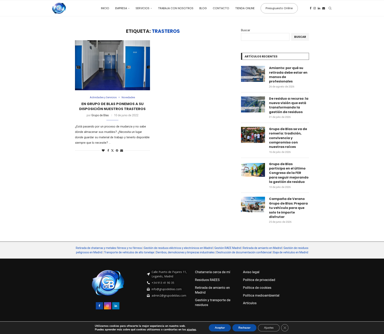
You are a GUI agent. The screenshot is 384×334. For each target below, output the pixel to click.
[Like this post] (103, 150)
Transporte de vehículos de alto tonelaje (129, 252)
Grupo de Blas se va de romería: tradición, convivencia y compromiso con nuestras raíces (288, 138)
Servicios (142, 8)
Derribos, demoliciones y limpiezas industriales (185, 252)
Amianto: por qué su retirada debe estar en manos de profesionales (288, 75)
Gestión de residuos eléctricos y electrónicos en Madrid (178, 248)
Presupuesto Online (279, 8)
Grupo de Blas (100, 115)
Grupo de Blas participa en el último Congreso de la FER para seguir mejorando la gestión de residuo (289, 173)
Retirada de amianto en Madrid (262, 248)
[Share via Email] (121, 150)
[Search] (330, 8)
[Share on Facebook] (108, 150)
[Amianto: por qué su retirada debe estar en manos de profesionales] (253, 74)
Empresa (121, 8)
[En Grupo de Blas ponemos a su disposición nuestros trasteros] (112, 65)
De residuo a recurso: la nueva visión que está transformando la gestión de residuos (288, 105)
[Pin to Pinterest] (117, 150)
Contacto (221, 8)
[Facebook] (310, 8)
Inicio (105, 8)
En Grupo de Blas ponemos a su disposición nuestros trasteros (112, 106)
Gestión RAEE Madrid (227, 248)
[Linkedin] (319, 8)
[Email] (323, 8)
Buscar (245, 30)
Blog (203, 8)
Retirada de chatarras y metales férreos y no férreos (109, 248)
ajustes (191, 329)
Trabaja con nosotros (175, 8)
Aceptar (220, 328)
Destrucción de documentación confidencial (243, 252)
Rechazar (244, 328)
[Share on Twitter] (112, 150)
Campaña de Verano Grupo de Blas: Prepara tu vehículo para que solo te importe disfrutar (288, 208)
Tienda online (245, 8)
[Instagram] (314, 8)
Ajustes (269, 328)
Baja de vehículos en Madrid (290, 252)
